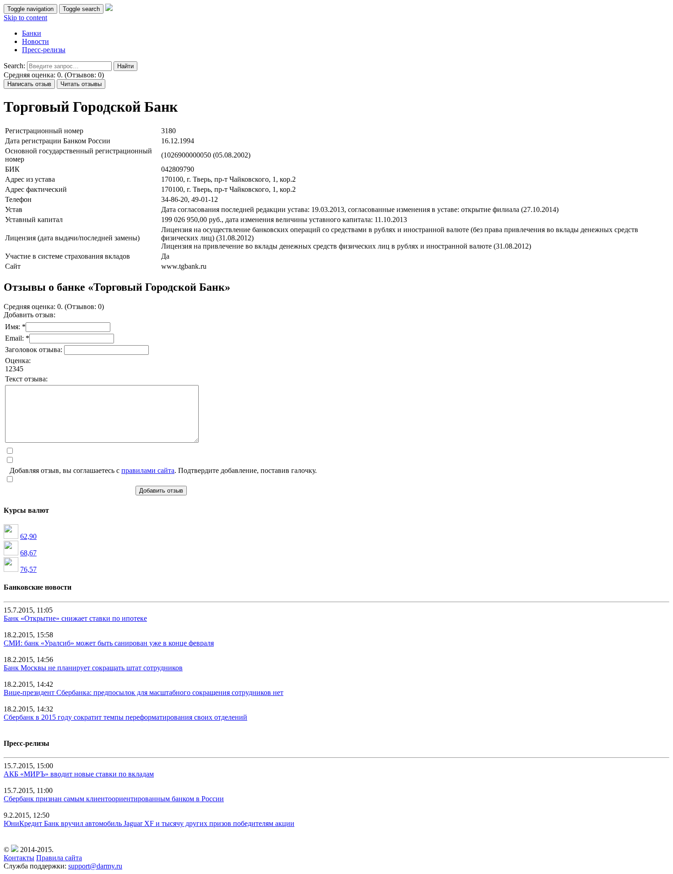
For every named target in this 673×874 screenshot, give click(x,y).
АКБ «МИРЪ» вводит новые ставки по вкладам (79, 774)
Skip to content (25, 18)
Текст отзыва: (26, 379)
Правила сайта (59, 858)
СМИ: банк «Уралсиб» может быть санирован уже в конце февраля (109, 643)
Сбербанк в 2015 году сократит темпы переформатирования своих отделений (125, 717)
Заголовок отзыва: (34, 349)
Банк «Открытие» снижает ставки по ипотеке (75, 618)
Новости (35, 41)
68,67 (28, 553)
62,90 (28, 536)
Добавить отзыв (161, 490)
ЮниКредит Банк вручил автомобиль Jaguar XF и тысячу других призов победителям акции (149, 823)
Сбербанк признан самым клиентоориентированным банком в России (114, 799)
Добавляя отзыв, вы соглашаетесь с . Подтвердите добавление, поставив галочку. (163, 470)
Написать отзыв (29, 84)
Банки (31, 33)
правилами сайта (147, 470)
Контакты (19, 858)
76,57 (28, 569)
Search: (14, 66)
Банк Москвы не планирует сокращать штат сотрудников (93, 668)
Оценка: (18, 360)
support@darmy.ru (95, 866)
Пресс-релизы (43, 50)
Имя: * (15, 327)
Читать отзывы (81, 84)
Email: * (17, 338)
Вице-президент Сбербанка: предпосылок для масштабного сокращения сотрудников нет (143, 692)
